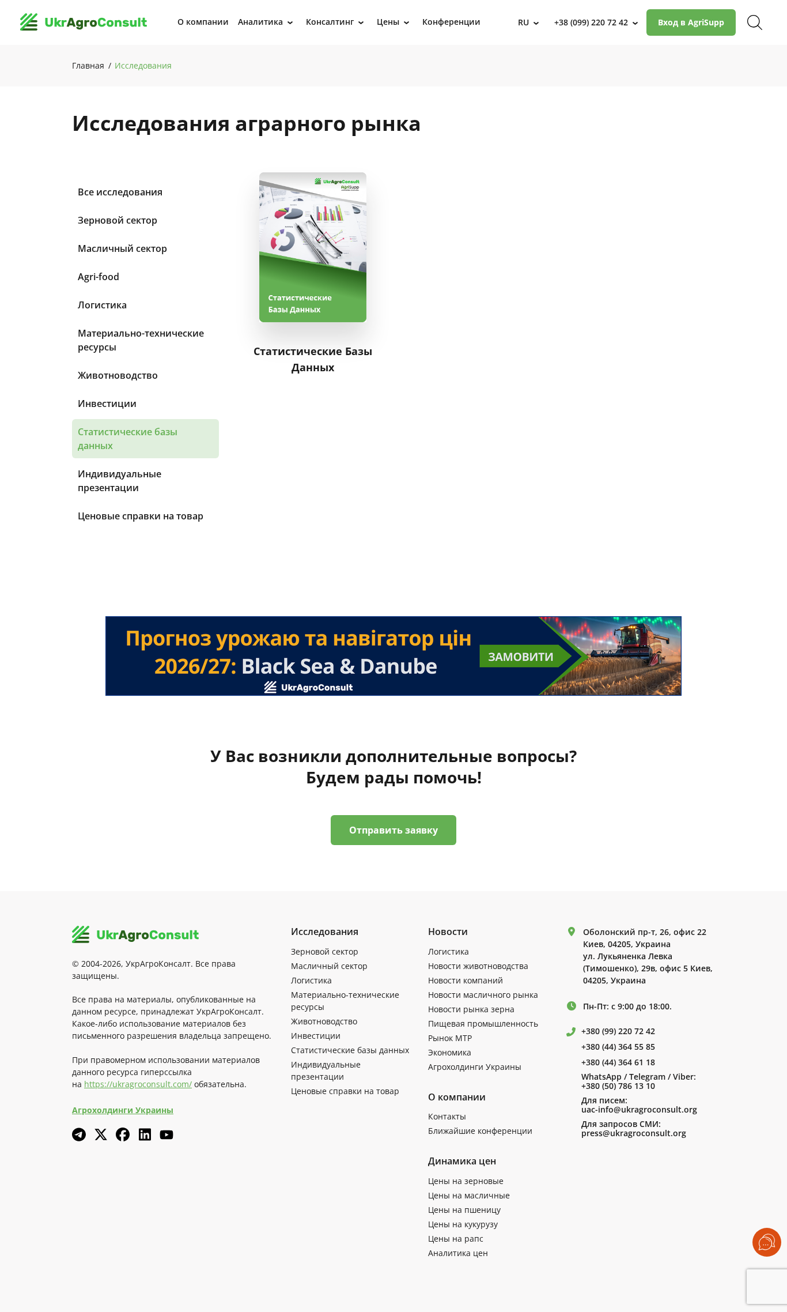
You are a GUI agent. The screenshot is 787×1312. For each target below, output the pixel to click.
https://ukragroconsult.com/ (138, 1084)
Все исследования (120, 192)
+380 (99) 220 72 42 (618, 1031)
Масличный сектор (122, 248)
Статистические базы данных (127, 438)
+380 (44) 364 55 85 (618, 1047)
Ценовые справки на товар (140, 516)
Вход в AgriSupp (691, 22)
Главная (88, 65)
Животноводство (118, 375)
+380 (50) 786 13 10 (618, 1086)
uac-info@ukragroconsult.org (639, 1109)
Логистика (102, 305)
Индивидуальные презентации (119, 481)
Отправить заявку (393, 830)
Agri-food (98, 276)
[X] (101, 1134)
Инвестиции (107, 403)
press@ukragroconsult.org (633, 1133)
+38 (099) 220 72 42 (591, 22)
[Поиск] (755, 22)
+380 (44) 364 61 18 (618, 1062)
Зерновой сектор (117, 220)
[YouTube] (166, 1135)
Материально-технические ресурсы (141, 340)
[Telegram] (79, 1134)
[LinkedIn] (145, 1134)
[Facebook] (123, 1134)
